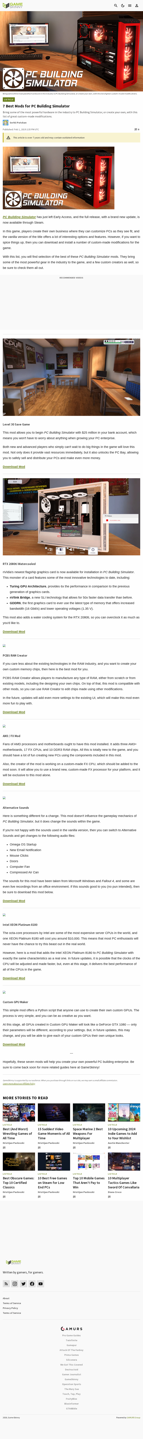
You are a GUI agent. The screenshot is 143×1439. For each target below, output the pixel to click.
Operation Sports (71, 1384)
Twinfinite (71, 1340)
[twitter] (23, 1283)
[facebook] (32, 1283)
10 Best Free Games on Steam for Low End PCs (52, 1182)
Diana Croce (115, 1192)
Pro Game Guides (71, 1335)
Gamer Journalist (71, 1374)
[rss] (6, 1283)
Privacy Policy (10, 1308)
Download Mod (14, 466)
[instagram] (14, 1283)
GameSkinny (71, 1379)
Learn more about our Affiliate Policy (19, 1083)
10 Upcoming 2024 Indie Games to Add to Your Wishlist (122, 1133)
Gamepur (72, 1345)
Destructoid (71, 1369)
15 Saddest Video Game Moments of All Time (54, 1133)
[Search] (115, 5)
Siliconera (71, 1359)
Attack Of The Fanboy (71, 1350)
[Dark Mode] (122, 5)
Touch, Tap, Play (71, 1393)
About (6, 1298)
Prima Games (71, 1354)
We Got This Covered (71, 1364)
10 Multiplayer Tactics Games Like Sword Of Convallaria (123, 1182)
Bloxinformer (71, 1403)
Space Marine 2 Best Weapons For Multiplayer (88, 1133)
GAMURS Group (133, 1417)
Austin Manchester (118, 1143)
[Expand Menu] (129, 5)
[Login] (136, 5)
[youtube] (40, 1283)
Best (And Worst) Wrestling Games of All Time (17, 1133)
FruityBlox (71, 1398)
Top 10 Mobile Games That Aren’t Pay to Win (89, 1182)
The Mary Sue (71, 1389)
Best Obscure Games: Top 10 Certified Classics (18, 1182)
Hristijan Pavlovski (13, 1143)
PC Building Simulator (19, 217)
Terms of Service (12, 1303)
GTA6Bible (71, 1408)
